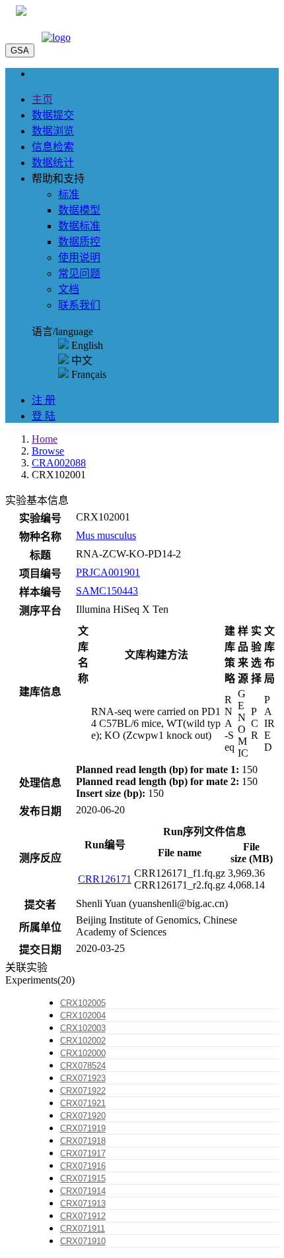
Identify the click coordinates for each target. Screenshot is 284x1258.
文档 (68, 289)
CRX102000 (83, 1053)
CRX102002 (83, 1041)
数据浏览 (53, 131)
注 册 (43, 400)
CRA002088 (59, 462)
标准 (68, 194)
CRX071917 (83, 1153)
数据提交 (53, 115)
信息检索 (53, 146)
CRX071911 (82, 1229)
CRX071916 (83, 1166)
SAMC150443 (107, 590)
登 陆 (43, 416)
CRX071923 (83, 1078)
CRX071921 (83, 1103)
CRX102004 (83, 1016)
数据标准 (79, 226)
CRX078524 (83, 1066)
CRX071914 (83, 1191)
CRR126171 (104, 879)
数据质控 (79, 241)
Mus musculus (106, 535)
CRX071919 (83, 1128)
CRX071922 (83, 1091)
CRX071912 (83, 1216)
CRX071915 (83, 1178)
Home (44, 439)
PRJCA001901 (108, 572)
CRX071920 (83, 1116)
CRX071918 (83, 1141)
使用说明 (79, 257)
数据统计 (53, 162)
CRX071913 (83, 1204)
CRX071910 (83, 1241)
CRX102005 (83, 1003)
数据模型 (79, 210)
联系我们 (79, 305)
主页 (42, 99)
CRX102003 (83, 1028)
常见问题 (79, 273)
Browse (48, 450)
